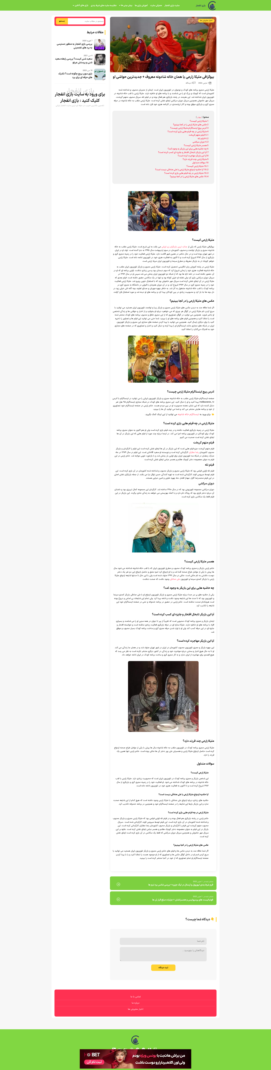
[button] (135, 535)
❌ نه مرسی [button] (136, 552)
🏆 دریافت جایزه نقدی (135, 545)
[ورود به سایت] (135, 524)
